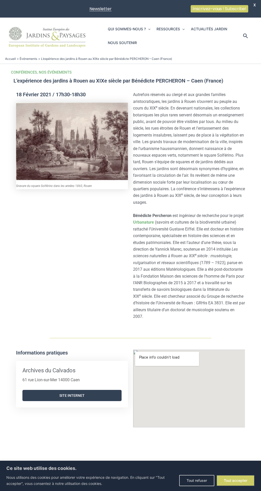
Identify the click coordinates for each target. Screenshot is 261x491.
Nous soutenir (122, 42)
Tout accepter (235, 480)
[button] (148, 29)
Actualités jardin (209, 29)
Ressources (168, 29)
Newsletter (100, 9)
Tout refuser (197, 480)
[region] (130, 476)
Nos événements (55, 72)
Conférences (24, 72)
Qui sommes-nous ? (127, 29)
